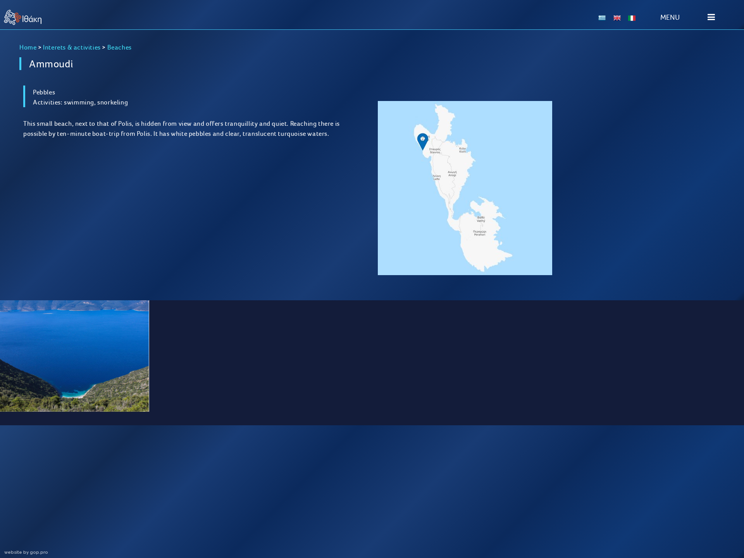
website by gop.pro (26, 552)
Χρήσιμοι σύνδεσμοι (462, 510)
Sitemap (100, 510)
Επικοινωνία (644, 510)
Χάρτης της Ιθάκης (281, 510)
